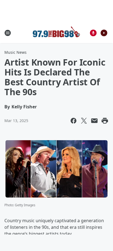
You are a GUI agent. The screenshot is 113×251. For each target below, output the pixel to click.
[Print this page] (105, 121)
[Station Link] (56, 33)
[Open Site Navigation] (7, 33)
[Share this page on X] (84, 121)
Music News (15, 52)
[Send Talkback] (93, 33)
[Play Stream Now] (104, 33)
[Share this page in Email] (94, 121)
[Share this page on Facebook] (73, 121)
